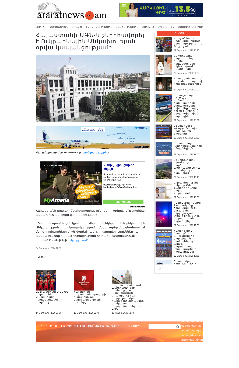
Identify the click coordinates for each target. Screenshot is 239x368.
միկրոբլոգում (77, 240)
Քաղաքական (59, 27)
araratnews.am (220, 321)
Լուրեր (41, 27)
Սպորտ (162, 27)
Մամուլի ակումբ (190, 27)
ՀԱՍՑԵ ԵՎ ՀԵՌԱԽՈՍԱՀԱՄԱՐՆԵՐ (90, 326)
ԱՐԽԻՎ (134, 326)
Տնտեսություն (127, 27)
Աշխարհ (148, 27)
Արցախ (77, 27)
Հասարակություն (99, 27)
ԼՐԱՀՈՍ (179, 33)
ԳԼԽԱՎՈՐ (49, 326)
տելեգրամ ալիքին (95, 152)
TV (172, 27)
